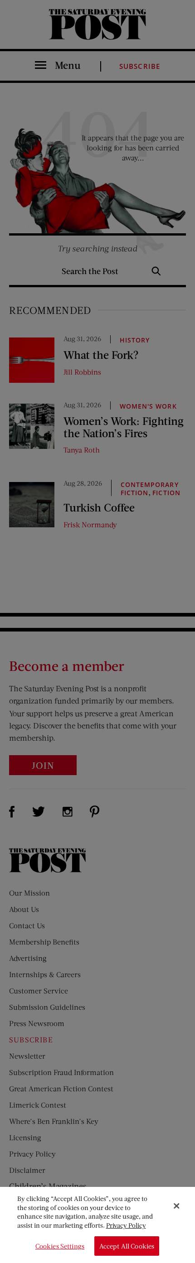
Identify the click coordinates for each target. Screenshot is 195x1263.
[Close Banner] (176, 1206)
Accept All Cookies (127, 1246)
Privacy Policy (126, 1225)
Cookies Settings (59, 1246)
